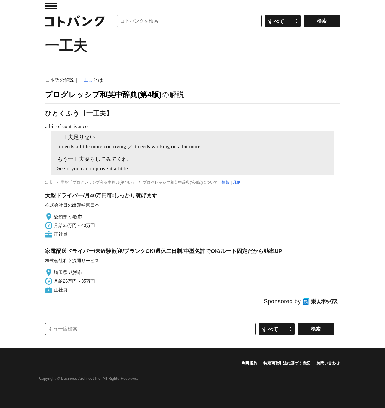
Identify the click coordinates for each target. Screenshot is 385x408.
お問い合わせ (328, 363)
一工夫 (86, 80)
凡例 (237, 182)
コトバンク (75, 21)
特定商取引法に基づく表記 (286, 363)
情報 (225, 182)
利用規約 (249, 363)
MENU (51, 6)
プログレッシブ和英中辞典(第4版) (103, 94)
